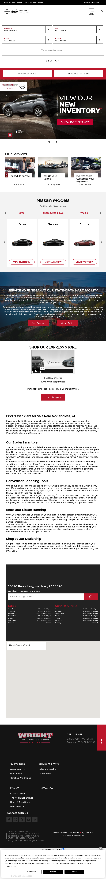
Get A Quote (21, 184)
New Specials (38, 323)
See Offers (52, 184)
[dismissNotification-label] (100, 848)
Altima (64, 454)
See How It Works (53, 377)
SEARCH (53, 60)
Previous (49, 141)
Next (56, 141)
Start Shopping (53, 397)
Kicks (91, 454)
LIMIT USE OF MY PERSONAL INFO (21, 838)
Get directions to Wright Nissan (24, 591)
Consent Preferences (73, 835)
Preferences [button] (10, 866)
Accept (74, 872)
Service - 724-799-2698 (33, 3)
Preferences (31, 872)
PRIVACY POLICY (25, 832)
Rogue (72, 454)
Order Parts (67, 323)
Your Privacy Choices (51, 849)
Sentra (79, 454)
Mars (8, 433)
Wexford (92, 430)
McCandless (18, 433)
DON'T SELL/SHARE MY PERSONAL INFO (23, 836)
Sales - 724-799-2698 (13, 3)
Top (101, 741)
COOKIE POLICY (14, 834)
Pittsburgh (35, 433)
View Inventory (87, 184)
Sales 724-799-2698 (80, 738)
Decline (53, 872)
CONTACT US (11, 832)
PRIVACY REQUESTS (31, 834)
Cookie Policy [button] (42, 863)
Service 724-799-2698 (81, 742)
